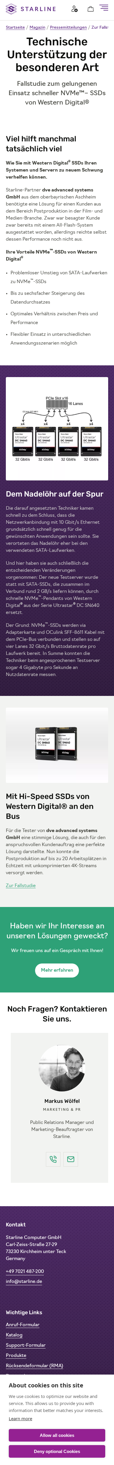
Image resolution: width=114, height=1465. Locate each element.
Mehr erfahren (57, 970)
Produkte (16, 1355)
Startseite (15, 27)
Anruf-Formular (22, 1325)
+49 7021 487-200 (25, 1271)
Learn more (20, 1418)
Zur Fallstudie (21, 886)
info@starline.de (24, 1281)
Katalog (14, 1335)
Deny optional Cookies (57, 1451)
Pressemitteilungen (68, 27)
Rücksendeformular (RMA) (34, 1366)
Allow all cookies (57, 1435)
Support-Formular (26, 1345)
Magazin (37, 27)
